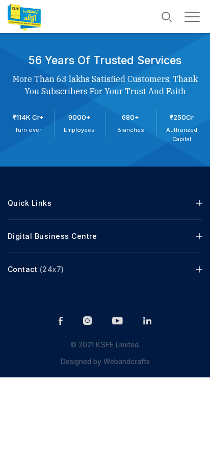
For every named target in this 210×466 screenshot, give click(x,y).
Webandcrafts (125, 362)
